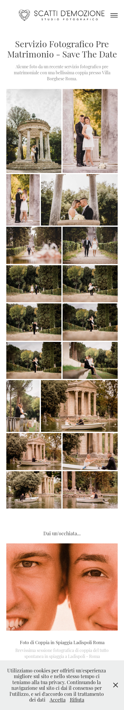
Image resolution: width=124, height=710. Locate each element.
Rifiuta (77, 699)
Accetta (58, 699)
